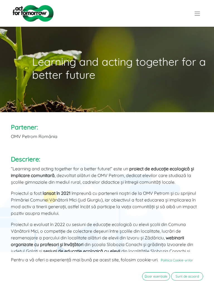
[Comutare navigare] (197, 13)
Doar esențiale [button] (156, 276)
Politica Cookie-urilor (177, 260)
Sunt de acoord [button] (187, 276)
